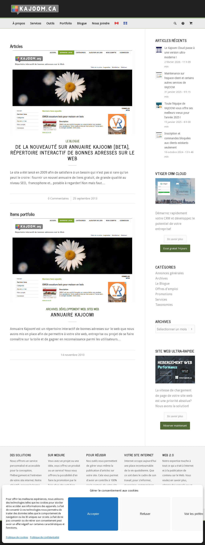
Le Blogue (72, 141)
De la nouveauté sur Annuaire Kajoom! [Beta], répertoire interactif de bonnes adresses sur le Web (72, 152)
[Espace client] (191, 23)
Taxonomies (164, 305)
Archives (52, 309)
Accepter (93, 513)
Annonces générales (169, 273)
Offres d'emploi (166, 289)
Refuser (145, 513)
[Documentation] (183, 23)
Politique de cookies (17, 537)
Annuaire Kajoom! (72, 314)
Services (161, 299)
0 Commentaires (58, 198)
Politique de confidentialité (44, 537)
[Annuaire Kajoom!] (72, 260)
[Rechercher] (175, 23)
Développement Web (72, 309)
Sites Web (93, 309)
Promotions (163, 294)
